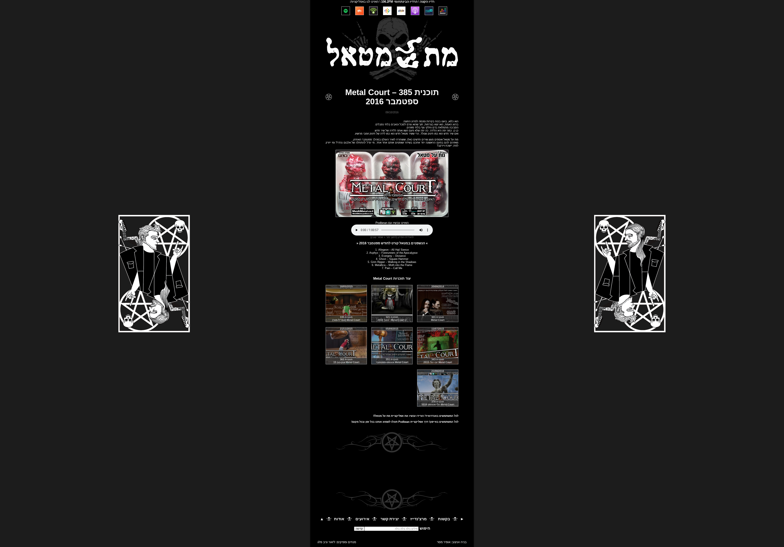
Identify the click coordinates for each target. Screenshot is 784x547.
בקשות (444, 519)
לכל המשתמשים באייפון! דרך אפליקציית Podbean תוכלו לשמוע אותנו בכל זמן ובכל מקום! (404, 421)
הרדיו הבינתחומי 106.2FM (399, 1)
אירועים (362, 519)
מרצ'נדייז (418, 519)
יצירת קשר (390, 519)
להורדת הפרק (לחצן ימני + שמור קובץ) (392, 237)
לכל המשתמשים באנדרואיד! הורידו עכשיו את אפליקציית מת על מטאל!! (415, 415)
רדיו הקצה (427, 1)
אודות (339, 519)
